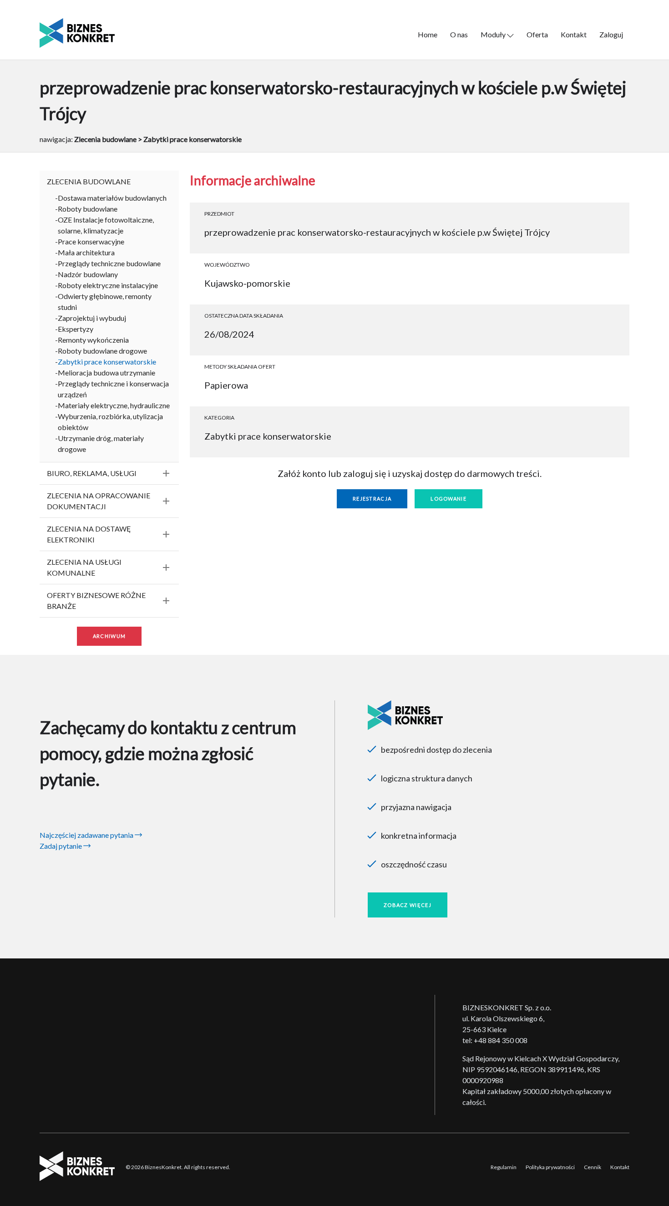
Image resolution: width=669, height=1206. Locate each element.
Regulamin (504, 1167)
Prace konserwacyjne (91, 241)
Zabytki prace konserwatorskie (107, 361)
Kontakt (574, 34)
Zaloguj (611, 34)
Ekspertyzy (75, 328)
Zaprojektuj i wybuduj (92, 318)
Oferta (537, 34)
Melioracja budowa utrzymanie (106, 372)
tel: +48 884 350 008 (494, 1040)
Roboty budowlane (87, 208)
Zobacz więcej (407, 905)
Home (427, 34)
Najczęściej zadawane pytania (87, 835)
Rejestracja (372, 499)
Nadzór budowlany (88, 274)
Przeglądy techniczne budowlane (109, 263)
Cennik (592, 1167)
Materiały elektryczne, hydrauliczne (114, 405)
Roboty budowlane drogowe (102, 350)
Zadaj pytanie (61, 845)
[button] (109, 182)
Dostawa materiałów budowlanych (112, 197)
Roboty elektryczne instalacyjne (108, 285)
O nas (459, 34)
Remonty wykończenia (93, 339)
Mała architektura (86, 252)
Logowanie (448, 499)
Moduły (494, 34)
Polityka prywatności (550, 1167)
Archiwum (109, 636)
